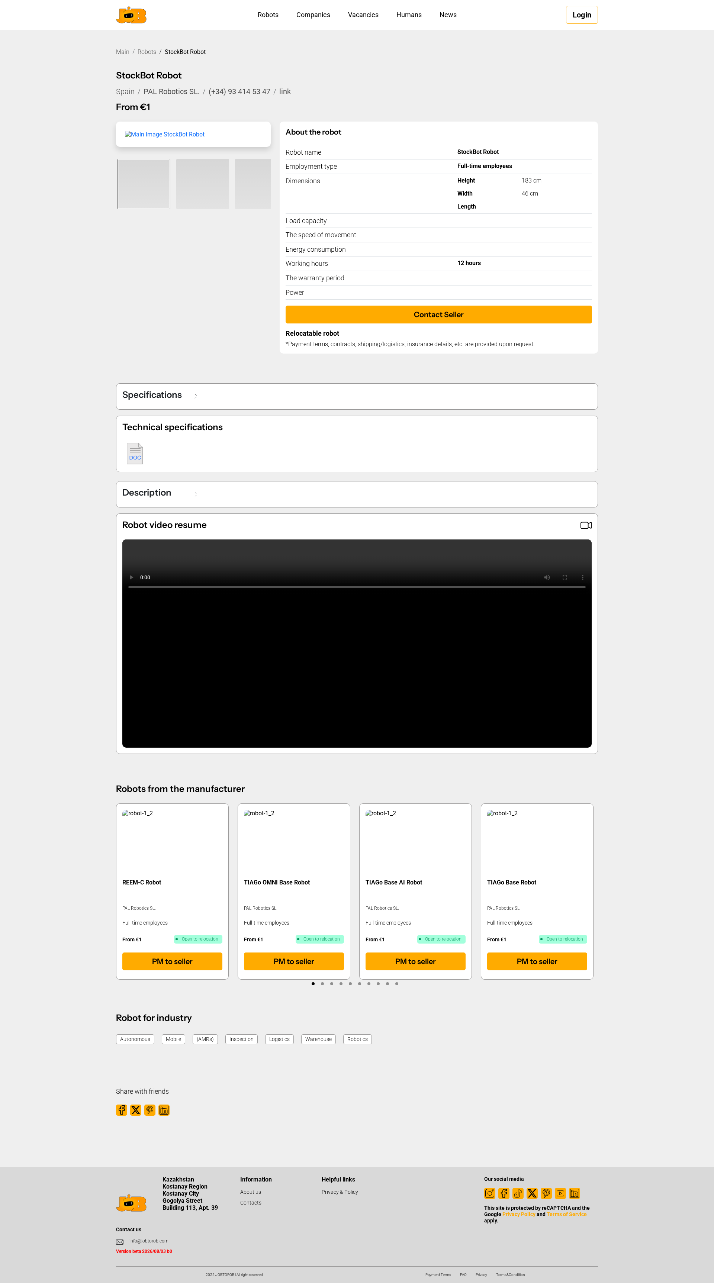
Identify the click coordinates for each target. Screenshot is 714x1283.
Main (122, 51)
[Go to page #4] (340, 983)
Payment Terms (438, 1275)
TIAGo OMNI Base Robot (277, 882)
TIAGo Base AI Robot (394, 882)
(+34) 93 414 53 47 (239, 91)
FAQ (463, 1275)
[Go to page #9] (387, 983)
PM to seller (172, 961)
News (448, 15)
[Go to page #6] (359, 983)
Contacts (250, 1203)
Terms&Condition (510, 1275)
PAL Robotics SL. (172, 91)
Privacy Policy (519, 1214)
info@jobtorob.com (148, 1241)
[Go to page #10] (396, 983)
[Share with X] (135, 1110)
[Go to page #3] (331, 983)
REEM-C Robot (141, 882)
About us (250, 1192)
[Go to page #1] (313, 983)
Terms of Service (566, 1214)
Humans (409, 15)
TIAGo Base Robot (511, 882)
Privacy (481, 1275)
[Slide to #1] (144, 184)
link (285, 91)
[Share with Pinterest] (149, 1110)
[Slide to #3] (261, 184)
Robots (268, 15)
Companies (313, 15)
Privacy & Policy (340, 1192)
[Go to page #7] (368, 983)
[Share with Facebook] (121, 1110)
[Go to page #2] (322, 983)
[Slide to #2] (202, 184)
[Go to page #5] (350, 983)
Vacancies (363, 15)
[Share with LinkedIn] (164, 1110)
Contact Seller (439, 314)
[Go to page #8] (378, 983)
